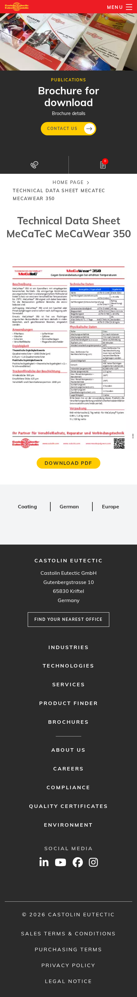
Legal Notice (68, 981)
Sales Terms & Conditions (68, 933)
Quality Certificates (68, 806)
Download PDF (68, 463)
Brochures (68, 722)
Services (68, 684)
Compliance (68, 787)
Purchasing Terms (68, 949)
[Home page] (17, 6)
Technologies (68, 665)
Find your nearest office (68, 619)
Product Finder (68, 703)
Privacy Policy (68, 965)
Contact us (62, 128)
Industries (68, 647)
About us (68, 750)
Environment (68, 825)
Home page (68, 182)
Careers (68, 768)
